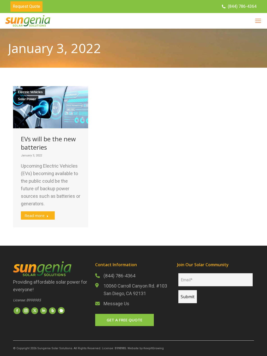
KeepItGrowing (153, 348)
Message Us (116, 303)
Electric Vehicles (30, 92)
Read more (35, 215)
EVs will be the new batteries (48, 143)
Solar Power (27, 99)
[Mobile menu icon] (258, 20)
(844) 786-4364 (119, 275)
